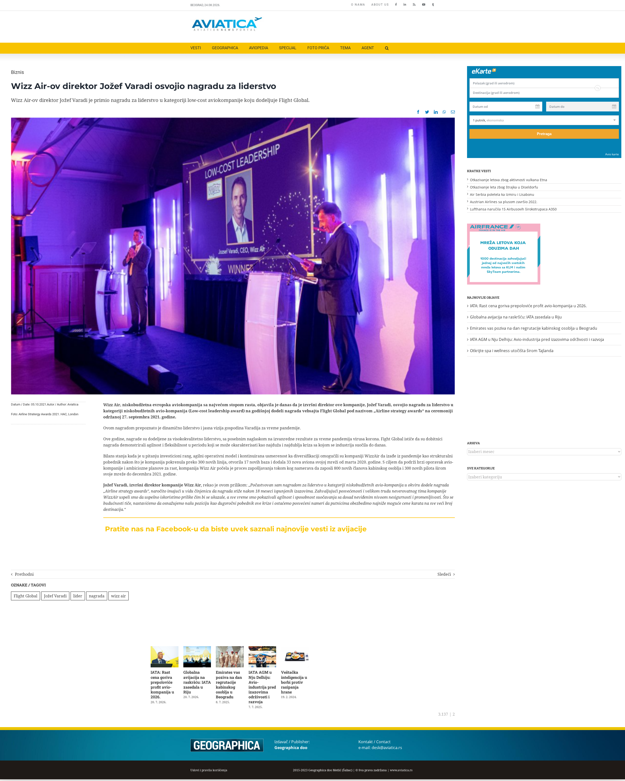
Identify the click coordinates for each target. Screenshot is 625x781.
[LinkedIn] (435, 112)
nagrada (96, 596)
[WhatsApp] (444, 112)
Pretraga (544, 134)
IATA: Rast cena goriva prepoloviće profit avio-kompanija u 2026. (162, 685)
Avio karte (612, 154)
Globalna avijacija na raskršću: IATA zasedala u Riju (199, 680)
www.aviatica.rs (401, 766)
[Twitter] (427, 112)
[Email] (452, 112)
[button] (387, 48)
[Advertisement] (346, 25)
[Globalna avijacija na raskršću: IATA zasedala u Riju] (199, 649)
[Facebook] (418, 112)
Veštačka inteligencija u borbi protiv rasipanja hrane (299, 683)
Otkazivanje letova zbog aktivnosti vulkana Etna (508, 180)
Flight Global (25, 596)
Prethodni (24, 574)
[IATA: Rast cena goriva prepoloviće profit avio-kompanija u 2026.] (165, 649)
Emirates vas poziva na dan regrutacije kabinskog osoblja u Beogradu (231, 685)
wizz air (118, 596)
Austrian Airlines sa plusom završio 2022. (503, 201)
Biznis (17, 72)
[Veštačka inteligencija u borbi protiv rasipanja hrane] (300, 649)
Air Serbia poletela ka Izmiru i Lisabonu (502, 194)
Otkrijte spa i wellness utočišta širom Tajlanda (511, 350)
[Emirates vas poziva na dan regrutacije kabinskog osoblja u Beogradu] (232, 649)
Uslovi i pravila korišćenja (208, 766)
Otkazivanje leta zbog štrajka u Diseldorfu (504, 187)
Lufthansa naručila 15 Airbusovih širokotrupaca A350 (513, 209)
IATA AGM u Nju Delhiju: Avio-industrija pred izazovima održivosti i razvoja (266, 685)
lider (77, 596)
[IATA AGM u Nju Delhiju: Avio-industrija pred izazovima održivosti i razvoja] (266, 649)
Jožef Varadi (55, 596)
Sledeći (444, 574)
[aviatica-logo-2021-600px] (227, 17)
